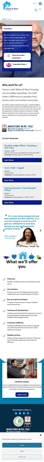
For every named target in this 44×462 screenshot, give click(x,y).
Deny (22, 451)
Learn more (22, 394)
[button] (41, 435)
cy (35, 3)
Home (4, 19)
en (33, 3)
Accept (22, 445)
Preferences (22, 457)
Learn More (8, 160)
